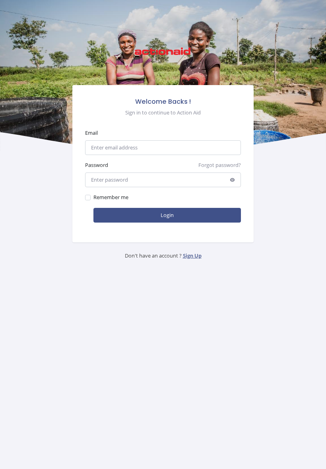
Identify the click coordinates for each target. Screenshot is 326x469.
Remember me (110, 197)
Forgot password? (219, 165)
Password (96, 165)
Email (91, 132)
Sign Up (192, 255)
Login (167, 215)
